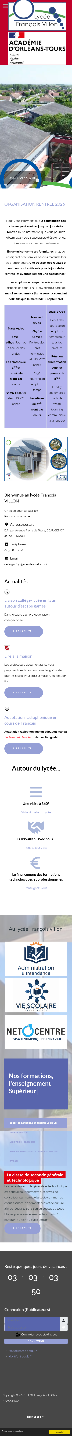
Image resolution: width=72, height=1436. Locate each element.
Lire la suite (22, 1228)
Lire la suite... (23, 631)
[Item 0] (37, 180)
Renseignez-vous (36, 888)
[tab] (36, 1123)
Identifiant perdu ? (20, 1356)
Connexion (36, 1341)
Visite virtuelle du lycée (36, 812)
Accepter (59, 1432)
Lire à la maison (18, 656)
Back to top (34, 1416)
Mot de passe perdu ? (23, 1351)
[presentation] (36, 1123)
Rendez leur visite (36, 847)
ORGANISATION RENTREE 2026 (34, 204)
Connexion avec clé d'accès (39, 1334)
